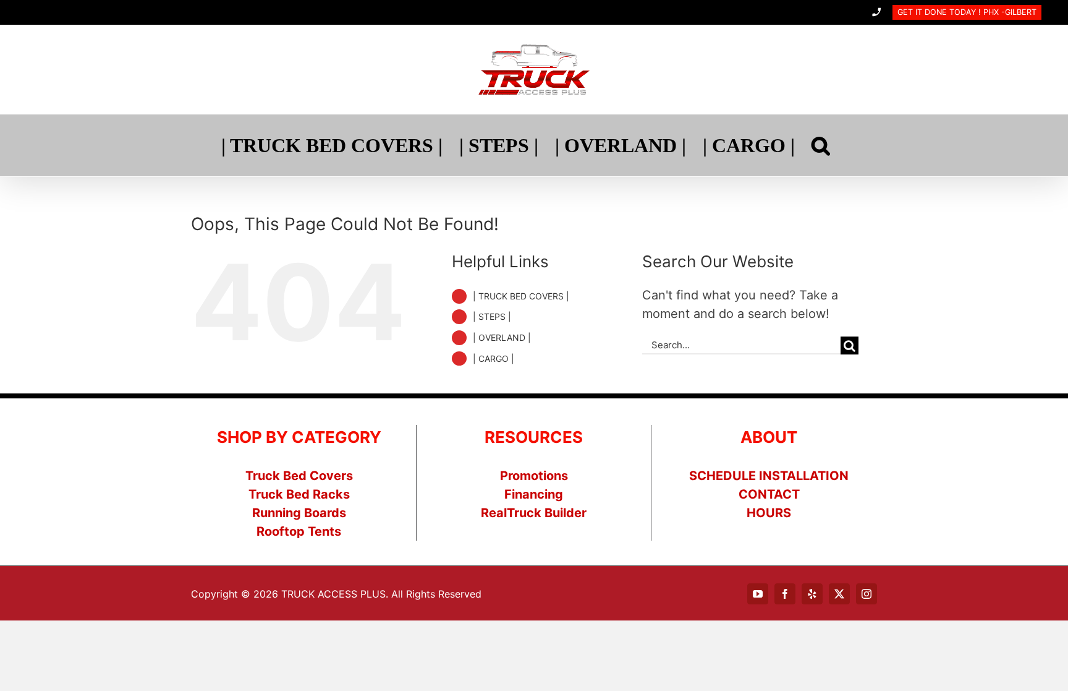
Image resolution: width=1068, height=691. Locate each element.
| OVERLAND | (502, 337)
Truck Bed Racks (299, 494)
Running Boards (299, 512)
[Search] (821, 145)
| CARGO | (493, 358)
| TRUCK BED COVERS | (521, 296)
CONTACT (769, 494)
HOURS (769, 512)
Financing (533, 494)
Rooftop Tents (298, 531)
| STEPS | (492, 316)
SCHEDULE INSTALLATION (769, 475)
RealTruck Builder (534, 512)
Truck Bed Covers (299, 475)
